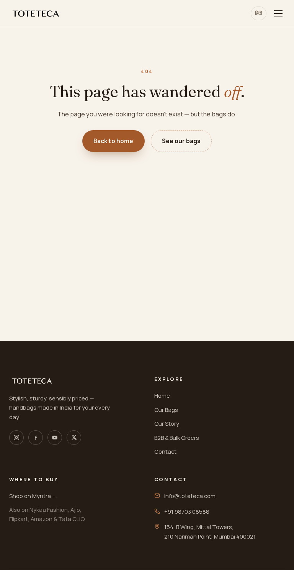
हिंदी (258, 13)
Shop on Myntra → (33, 496)
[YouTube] (54, 437)
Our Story (166, 423)
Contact (165, 451)
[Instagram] (16, 437)
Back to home (113, 141)
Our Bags (166, 409)
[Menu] (278, 13)
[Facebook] (35, 437)
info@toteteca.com (190, 496)
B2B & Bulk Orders (176, 437)
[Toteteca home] (36, 13)
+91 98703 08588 (186, 511)
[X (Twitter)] (74, 437)
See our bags (181, 141)
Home (162, 395)
